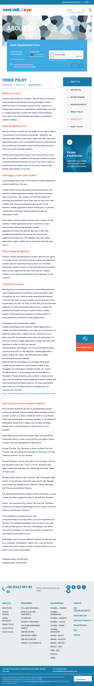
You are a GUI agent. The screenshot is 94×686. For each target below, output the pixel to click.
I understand (81, 678)
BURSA (52, 658)
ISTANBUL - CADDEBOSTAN (55, 613)
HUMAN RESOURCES (78, 104)
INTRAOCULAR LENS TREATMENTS (28, 613)
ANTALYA (53, 654)
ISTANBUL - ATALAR (57, 622)
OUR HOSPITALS (57, 603)
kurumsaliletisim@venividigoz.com (65, 671)
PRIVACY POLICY (76, 112)
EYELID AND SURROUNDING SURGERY (30, 626)
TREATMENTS (26, 603)
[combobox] (32, 55)
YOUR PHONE (34, 52)
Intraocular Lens (80, 615)
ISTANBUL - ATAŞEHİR (58, 608)
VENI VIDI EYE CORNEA (29, 635)
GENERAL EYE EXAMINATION (31, 643)
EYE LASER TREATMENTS (30, 608)
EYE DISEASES (26, 618)
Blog (75, 630)
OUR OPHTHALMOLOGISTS (82, 609)
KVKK (33, 67)
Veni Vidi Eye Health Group (21, 669)
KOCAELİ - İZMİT (56, 646)
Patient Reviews (80, 625)
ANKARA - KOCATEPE (58, 639)
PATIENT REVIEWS (77, 97)
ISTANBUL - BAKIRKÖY (58, 618)
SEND (75, 66)
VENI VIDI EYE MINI (27, 632)
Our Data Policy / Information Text (39, 681)
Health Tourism (76, 126)
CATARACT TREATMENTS (30, 622)
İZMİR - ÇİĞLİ (55, 650)
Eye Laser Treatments (83, 620)
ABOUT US (20, 85)
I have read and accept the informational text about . (25, 66)
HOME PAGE (7, 85)
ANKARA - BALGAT (57, 635)
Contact (77, 635)
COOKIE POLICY (76, 119)
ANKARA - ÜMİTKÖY (57, 643)
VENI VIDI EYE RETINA (28, 639)
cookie (39, 677)
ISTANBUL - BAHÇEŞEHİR (55, 630)
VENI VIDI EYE (75, 90)
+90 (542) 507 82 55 (71, 2)
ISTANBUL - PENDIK (57, 625)
